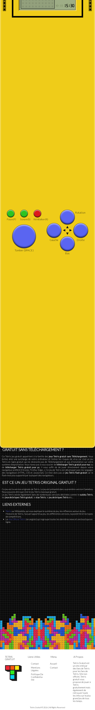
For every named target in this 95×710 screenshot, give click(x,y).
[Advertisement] (47, 551)
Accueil (53, 663)
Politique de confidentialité (37, 677)
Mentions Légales (35, 669)
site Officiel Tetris (17, 519)
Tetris (8, 511)
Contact (35, 663)
